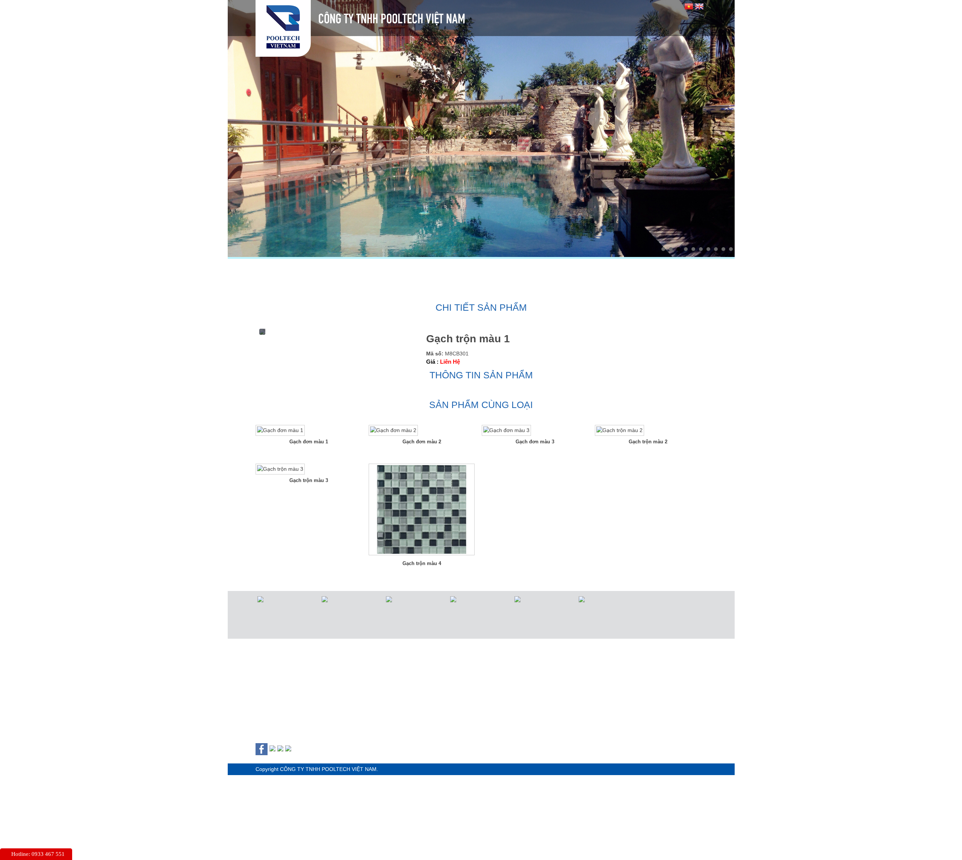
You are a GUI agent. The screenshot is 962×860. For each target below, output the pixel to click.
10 (731, 249)
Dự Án (551, 268)
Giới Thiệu (344, 268)
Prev (237, 127)
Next (725, 127)
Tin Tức (612, 268)
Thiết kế (489, 268)
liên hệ (259, 287)
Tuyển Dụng (686, 268)
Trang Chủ (267, 268)
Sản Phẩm (418, 268)
